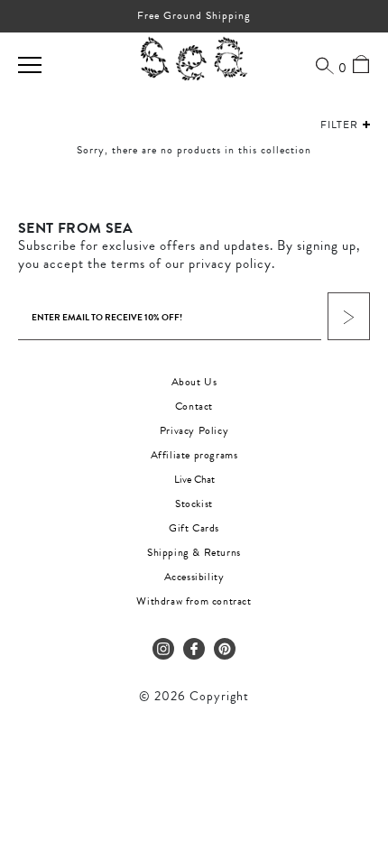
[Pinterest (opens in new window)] (225, 649)
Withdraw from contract (193, 601)
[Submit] (349, 316)
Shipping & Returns (194, 552)
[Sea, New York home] (194, 59)
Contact (194, 406)
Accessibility (194, 576)
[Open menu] (30, 65)
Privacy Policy (194, 430)
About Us (194, 381)
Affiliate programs (194, 454)
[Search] (325, 65)
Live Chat (194, 479)
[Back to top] (359, 717)
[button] (328, 124)
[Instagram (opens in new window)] (163, 649)
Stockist (194, 503)
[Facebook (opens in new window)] (194, 649)
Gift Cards (194, 527)
